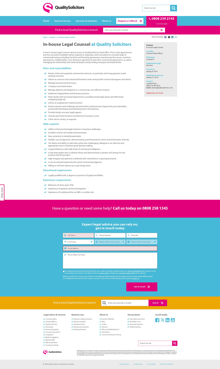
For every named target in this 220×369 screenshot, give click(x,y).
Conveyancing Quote (52, 332)
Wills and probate (51, 342)
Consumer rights (50, 319)
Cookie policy (138, 364)
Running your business (81, 327)
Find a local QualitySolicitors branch (76, 30)
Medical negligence (52, 337)
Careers (104, 324)
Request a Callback (128, 21)
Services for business (86, 21)
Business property (80, 322)
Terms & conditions (166, 364)
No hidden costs (135, 322)
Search (155, 303)
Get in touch (140, 287)
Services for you (62, 21)
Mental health (50, 340)
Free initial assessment (137, 319)
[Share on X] (169, 37)
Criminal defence (51, 322)
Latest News (106, 332)
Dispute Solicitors (51, 324)
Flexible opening (135, 327)
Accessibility (151, 364)
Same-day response (136, 324)
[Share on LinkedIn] (172, 37)
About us (106, 21)
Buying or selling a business (83, 319)
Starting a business (80, 329)
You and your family (52, 345)
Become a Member (108, 319)
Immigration (49, 335)
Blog (103, 322)
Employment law (79, 324)
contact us (135, 278)
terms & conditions (135, 271)
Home (46, 21)
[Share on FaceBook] (165, 37)
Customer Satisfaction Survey (111, 335)
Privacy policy (124, 364)
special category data (127, 273)
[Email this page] (176, 37)
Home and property (52, 329)
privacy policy (104, 273)
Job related (49, 327)
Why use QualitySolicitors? (110, 329)
